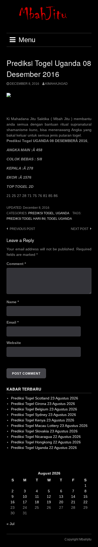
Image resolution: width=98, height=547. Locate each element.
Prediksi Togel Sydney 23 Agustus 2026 (43, 415)
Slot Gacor (15, 460)
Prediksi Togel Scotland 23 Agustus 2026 (44, 398)
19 (49, 502)
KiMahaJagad (56, 84)
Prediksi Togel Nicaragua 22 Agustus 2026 (46, 437)
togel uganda (59, 219)
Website (14, 343)
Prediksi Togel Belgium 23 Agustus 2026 (44, 409)
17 (25, 502)
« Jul (10, 524)
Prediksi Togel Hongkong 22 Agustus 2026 (46, 442)
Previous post (22, 229)
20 (61, 502)
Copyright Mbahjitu (78, 539)
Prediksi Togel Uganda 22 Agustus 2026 (44, 448)
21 (73, 502)
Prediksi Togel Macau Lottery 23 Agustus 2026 (49, 426)
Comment (16, 264)
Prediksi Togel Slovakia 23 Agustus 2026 (44, 431)
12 (49, 496)
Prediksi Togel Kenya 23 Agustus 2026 (42, 420)
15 (85, 496)
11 (37, 496)
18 (37, 502)
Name (13, 302)
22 (85, 502)
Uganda (62, 213)
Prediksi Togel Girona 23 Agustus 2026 (43, 404)
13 (61, 496)
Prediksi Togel (41, 213)
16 (12, 502)
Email (13, 322)
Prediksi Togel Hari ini (26, 219)
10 (25, 496)
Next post (79, 229)
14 (73, 496)
